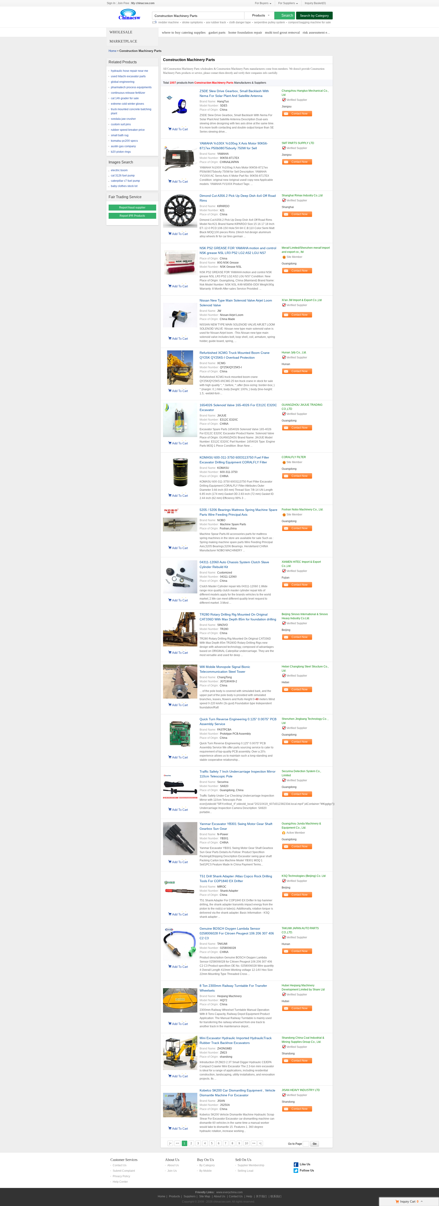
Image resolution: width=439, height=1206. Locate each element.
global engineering (122, 81)
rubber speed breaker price (128, 129)
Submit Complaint (124, 1170)
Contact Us (119, 1165)
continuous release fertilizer (128, 92)
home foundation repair (245, 32)
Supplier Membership (251, 1165)
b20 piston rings (121, 151)
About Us (172, 1160)
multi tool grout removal (282, 32)
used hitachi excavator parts (128, 76)
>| (260, 1143)
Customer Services (123, 1160)
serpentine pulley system (250, 22)
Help (249, 1196)
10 (246, 1143)
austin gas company (123, 146)
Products (174, 1196)
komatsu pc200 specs (124, 140)
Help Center (120, 1181)
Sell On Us (243, 1160)
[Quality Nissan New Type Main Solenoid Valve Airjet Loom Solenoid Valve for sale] (180, 316)
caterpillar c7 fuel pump (125, 180)
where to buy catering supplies (184, 32)
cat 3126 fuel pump (123, 175)
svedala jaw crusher (123, 118)
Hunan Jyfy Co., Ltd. (294, 352)
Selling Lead (245, 1170)
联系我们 (275, 1196)
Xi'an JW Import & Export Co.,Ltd (302, 300)
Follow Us (307, 1170)
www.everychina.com (229, 1192)
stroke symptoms (173, 22)
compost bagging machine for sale (290, 22)
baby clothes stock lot (124, 186)
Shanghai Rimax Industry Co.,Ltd (302, 195)
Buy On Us (205, 1160)
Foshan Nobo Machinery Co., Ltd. (302, 509)
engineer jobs (323, 22)
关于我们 (261, 1196)
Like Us (305, 1164)
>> (253, 1143)
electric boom (119, 170)
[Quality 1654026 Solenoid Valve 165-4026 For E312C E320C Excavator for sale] (180, 420)
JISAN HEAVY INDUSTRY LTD (301, 1090)
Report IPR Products (132, 215)
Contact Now (300, 113)
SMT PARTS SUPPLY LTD (298, 143)
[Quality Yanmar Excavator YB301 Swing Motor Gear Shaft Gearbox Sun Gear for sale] (180, 839)
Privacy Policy (121, 1176)
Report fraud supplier (132, 207)
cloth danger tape (221, 22)
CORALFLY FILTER (294, 457)
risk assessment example (320, 32)
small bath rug (119, 135)
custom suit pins (121, 124)
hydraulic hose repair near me (129, 70)
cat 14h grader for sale (125, 98)
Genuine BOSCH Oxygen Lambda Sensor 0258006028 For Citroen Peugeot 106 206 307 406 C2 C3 (237, 933)
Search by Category (314, 15)
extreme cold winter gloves (127, 103)
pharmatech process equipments (131, 87)
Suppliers (189, 1196)
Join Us (172, 1170)
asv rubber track (197, 22)
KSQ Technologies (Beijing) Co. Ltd (304, 876)
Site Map (204, 1196)
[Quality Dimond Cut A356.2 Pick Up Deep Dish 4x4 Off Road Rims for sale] (180, 211)
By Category (207, 1165)
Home (112, 51)
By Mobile (205, 1170)
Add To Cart (180, 129)
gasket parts (217, 32)
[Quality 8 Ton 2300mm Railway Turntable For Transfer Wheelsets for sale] (180, 1001)
